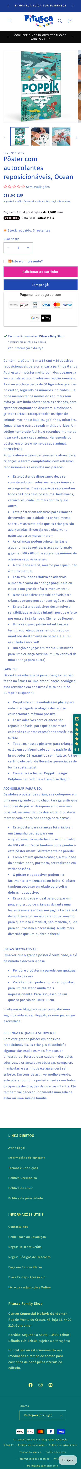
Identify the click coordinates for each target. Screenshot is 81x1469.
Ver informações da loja (25, 348)
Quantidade (11, 239)
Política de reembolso (31, 1445)
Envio (27, 201)
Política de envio (20, 1188)
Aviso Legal (16, 1148)
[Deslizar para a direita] (76, 137)
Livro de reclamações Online (29, 1287)
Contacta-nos (18, 1226)
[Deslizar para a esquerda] (4, 137)
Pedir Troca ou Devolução (27, 1237)
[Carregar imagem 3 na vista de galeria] (61, 136)
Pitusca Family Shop (35, 1439)
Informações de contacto (26, 1157)
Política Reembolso (22, 1178)
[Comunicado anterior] (8, 5)
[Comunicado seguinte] (73, 5)
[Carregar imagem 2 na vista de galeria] (40, 136)
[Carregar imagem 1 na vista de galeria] (19, 136)
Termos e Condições (23, 1168)
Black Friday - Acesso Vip (26, 1277)
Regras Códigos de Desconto (29, 1257)
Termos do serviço (30, 1451)
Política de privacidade (25, 1198)
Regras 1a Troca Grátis (25, 1247)
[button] (9, 21)
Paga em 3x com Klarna (25, 1267)
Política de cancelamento (42, 1465)
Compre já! (40, 284)
